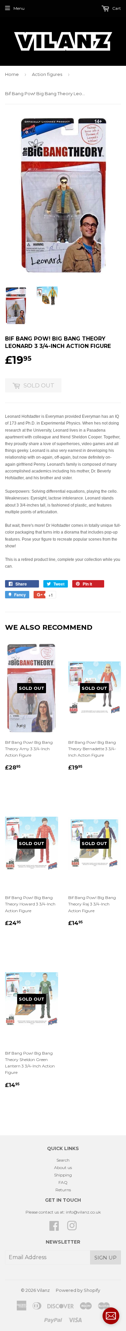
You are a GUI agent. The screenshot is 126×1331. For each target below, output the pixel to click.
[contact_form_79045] (110, 1315)
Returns (63, 1189)
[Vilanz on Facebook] (54, 1228)
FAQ (63, 1182)
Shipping (63, 1174)
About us (63, 1167)
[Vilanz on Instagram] (72, 1228)
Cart (116, 8)
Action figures (47, 74)
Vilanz (43, 1290)
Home (12, 74)
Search (63, 1160)
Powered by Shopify (78, 1290)
